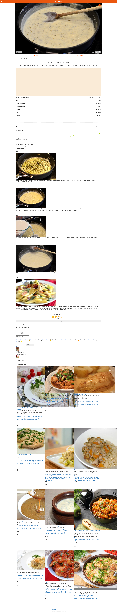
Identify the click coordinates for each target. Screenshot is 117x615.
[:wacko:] (22, 340)
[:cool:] (44, 340)
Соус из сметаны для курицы (24, 454)
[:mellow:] (90, 340)
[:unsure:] (72, 340)
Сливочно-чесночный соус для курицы (54, 526)
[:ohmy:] (29, 340)
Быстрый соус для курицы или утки (25, 521)
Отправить (30, 344)
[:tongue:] (95, 340)
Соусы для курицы (20, 326)
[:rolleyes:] (58, 340)
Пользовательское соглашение (58, 611)
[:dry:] (36, 340)
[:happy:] (40, 340)
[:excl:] (78, 340)
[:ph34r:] (67, 340)
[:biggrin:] (21, 341)
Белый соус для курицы (51, 469)
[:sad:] (26, 340)
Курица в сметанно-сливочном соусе (26, 571)
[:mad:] (53, 340)
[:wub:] (48, 340)
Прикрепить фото (21, 344)
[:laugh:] (86, 340)
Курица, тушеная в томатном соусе (53, 582)
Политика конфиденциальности (58, 612)
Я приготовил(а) (58, 321)
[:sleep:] (32, 340)
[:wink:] (18, 340)
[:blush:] (63, 340)
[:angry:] (18, 341)
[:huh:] (76, 340)
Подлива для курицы (79, 469)
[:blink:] (82, 340)
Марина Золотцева (96, 59)
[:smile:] (50, 340)
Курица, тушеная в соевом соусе (53, 394)
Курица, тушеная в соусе (80, 394)
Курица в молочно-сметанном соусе (83, 591)
